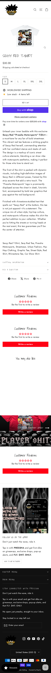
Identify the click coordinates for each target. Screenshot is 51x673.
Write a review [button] (25, 311)
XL (24, 81)
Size (5, 77)
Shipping (6, 67)
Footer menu (10, 571)
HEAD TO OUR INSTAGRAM (12, 561)
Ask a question (10, 269)
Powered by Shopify (35, 670)
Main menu (9, 579)
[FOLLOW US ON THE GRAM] (25, 510)
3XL (40, 81)
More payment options (26, 116)
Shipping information (13, 262)
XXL (32, 81)
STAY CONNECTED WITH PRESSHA (21, 588)
